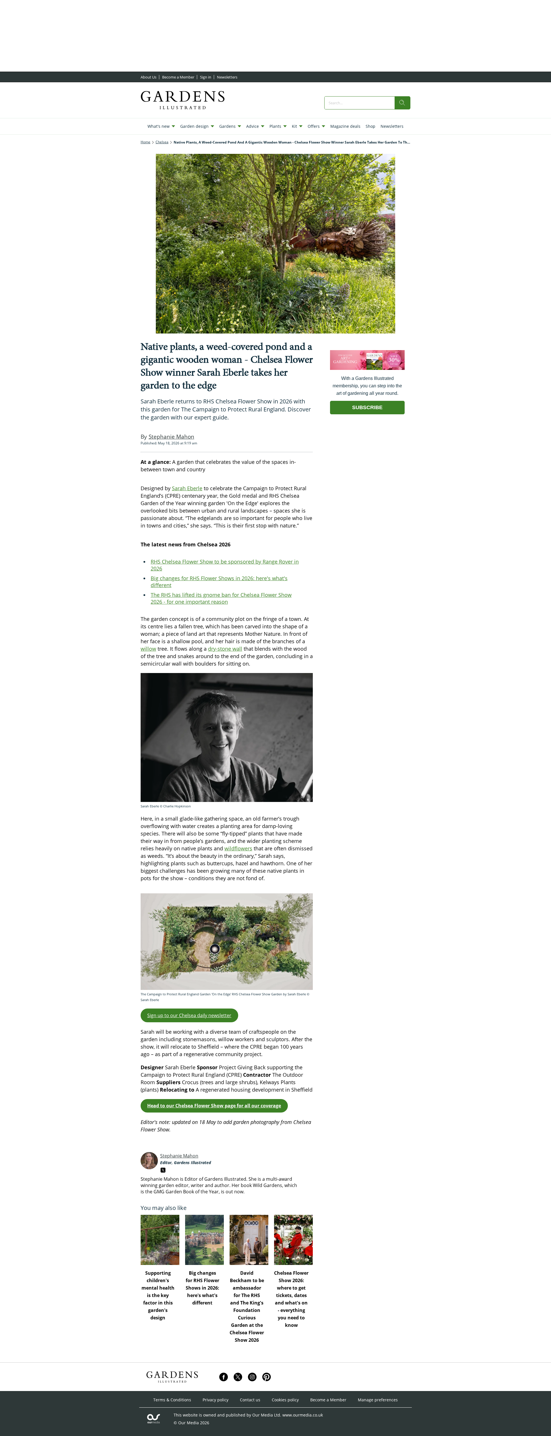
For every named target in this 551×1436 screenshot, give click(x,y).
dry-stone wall (225, 648)
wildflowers (238, 848)
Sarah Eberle (187, 488)
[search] (402, 102)
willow (148, 648)
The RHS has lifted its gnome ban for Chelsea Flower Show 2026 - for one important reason (221, 598)
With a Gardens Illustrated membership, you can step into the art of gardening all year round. (367, 386)
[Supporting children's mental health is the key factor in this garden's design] (160, 1240)
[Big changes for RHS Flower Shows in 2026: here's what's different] (204, 1240)
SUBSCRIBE (367, 407)
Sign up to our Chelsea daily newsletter (189, 1015)
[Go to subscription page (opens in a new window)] (367, 368)
